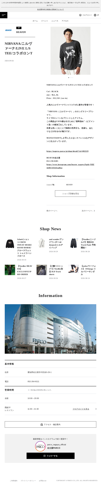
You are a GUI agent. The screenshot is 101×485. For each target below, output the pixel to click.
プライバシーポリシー (28, 480)
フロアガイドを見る (81, 409)
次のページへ (87, 211)
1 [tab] (68, 77)
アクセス (65, 21)
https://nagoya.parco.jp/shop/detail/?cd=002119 (67, 151)
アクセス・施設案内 (52, 424)
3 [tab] (71, 77)
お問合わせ (43, 480)
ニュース (54, 21)
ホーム (35, 21)
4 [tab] (72, 77)
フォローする (52, 456)
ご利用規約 (13, 480)
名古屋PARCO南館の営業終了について (50, 9)
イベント (44, 21)
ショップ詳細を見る (70, 193)
